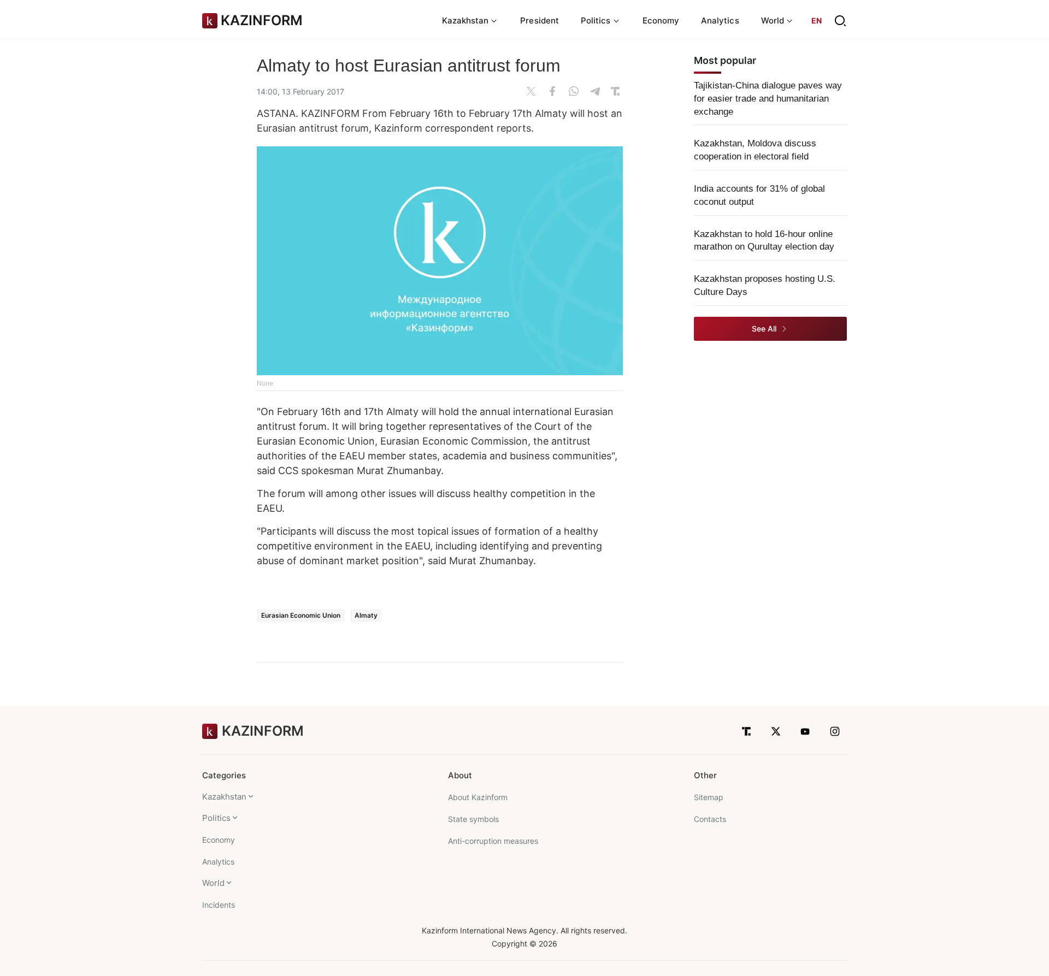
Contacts (710, 819)
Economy (661, 20)
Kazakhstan (224, 796)
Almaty (366, 615)
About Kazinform (478, 797)
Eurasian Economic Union (300, 615)
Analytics (720, 20)
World (213, 883)
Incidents (218, 904)
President (539, 20)
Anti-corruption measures (493, 840)
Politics (216, 818)
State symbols (473, 819)
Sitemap (708, 797)
